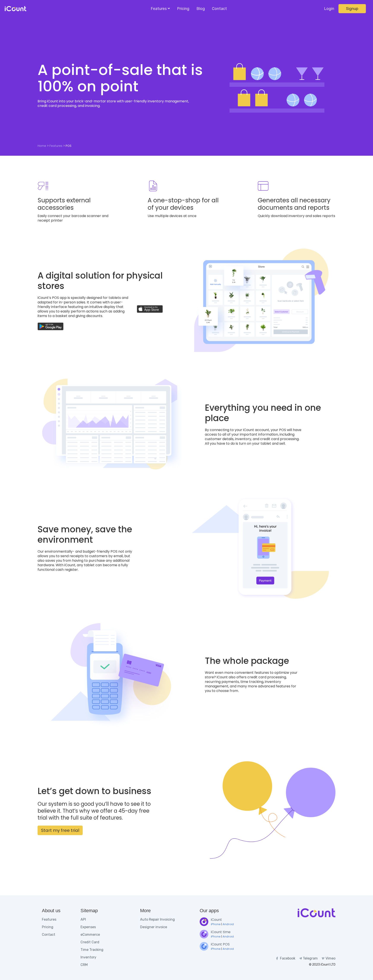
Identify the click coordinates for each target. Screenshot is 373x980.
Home (42, 146)
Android (228, 924)
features (55, 146)
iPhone (216, 924)
